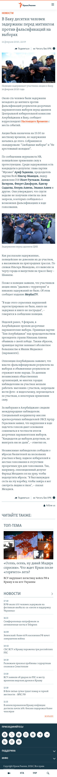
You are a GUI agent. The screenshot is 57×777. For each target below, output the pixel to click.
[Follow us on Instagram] (26, 735)
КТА (22, 773)
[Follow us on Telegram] (40, 735)
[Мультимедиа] (9, 773)
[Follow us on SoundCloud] (47, 735)
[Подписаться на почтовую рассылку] (19, 742)
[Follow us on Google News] (33, 735)
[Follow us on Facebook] (5, 735)
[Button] (22, 49)
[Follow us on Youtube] (19, 735)
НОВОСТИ (12, 594)
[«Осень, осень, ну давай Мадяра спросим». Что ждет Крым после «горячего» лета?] (28, 545)
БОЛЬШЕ (49, 716)
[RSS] (5, 742)
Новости (8, 13)
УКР (35, 773)
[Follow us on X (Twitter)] (12, 735)
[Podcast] (12, 742)
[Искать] (48, 773)
